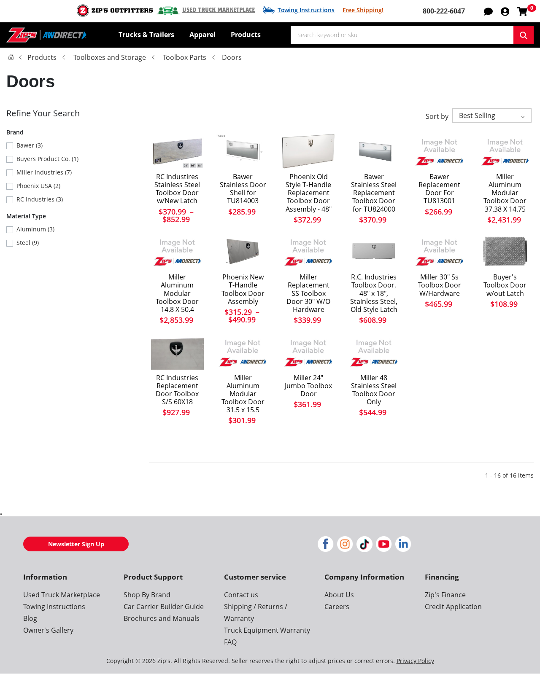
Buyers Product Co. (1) (47, 159)
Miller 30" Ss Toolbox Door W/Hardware (439, 285)
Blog (30, 618)
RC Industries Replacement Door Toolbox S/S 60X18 (177, 390)
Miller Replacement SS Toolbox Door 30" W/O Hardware (308, 293)
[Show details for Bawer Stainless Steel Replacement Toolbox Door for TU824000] (374, 151)
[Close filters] (1, 514)
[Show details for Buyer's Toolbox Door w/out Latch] (505, 251)
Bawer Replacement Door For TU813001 (439, 189)
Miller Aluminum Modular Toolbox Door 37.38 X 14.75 (504, 193)
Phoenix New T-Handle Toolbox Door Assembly (243, 289)
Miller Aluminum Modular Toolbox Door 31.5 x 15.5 (243, 394)
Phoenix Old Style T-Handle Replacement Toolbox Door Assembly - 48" (309, 193)
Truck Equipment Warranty (267, 630)
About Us (339, 594)
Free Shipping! (363, 10)
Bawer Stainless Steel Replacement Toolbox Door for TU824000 (374, 193)
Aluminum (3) (35, 229)
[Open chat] (488, 11)
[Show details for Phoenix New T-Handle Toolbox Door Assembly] (242, 251)
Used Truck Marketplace (218, 10)
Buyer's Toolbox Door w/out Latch (504, 285)
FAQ (230, 642)
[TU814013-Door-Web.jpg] (242, 151)
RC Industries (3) (39, 199)
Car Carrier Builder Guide (164, 606)
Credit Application (453, 606)
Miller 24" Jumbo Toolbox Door (308, 386)
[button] (505, 11)
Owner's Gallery (48, 630)
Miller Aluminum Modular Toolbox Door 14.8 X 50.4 (177, 293)
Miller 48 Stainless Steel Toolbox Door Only (374, 390)
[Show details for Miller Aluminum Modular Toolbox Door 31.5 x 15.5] (242, 351)
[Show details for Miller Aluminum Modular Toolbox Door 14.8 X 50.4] (177, 251)
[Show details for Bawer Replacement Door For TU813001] (439, 151)
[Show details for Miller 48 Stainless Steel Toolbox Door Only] (374, 351)
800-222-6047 (444, 11)
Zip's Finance (445, 594)
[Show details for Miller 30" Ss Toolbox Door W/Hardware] (439, 251)
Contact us (241, 594)
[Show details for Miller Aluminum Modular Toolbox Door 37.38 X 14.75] (505, 151)
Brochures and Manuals (162, 618)
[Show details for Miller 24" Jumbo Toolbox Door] (308, 351)
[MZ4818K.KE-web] (177, 151)
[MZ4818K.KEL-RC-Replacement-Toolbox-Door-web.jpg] (374, 251)
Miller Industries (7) (44, 172)
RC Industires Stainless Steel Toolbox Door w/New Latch (177, 189)
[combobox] (402, 35)
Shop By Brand (147, 594)
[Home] (11, 57)
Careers (336, 606)
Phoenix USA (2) (38, 186)
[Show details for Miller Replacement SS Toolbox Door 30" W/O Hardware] (308, 251)
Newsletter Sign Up (76, 544)
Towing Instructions (306, 10)
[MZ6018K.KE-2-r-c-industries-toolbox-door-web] (177, 351)
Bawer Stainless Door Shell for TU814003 (243, 189)
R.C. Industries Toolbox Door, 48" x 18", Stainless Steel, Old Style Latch (373, 293)
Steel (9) (27, 243)
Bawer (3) (29, 145)
